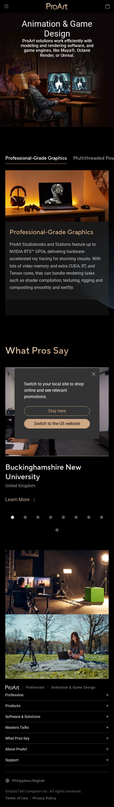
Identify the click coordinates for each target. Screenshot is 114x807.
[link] (57, 6)
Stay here (57, 410)
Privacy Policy (44, 798)
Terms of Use (16, 798)
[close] (93, 374)
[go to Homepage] (12, 687)
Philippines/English (28, 781)
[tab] (36, 158)
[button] (6, 6)
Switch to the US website (57, 423)
